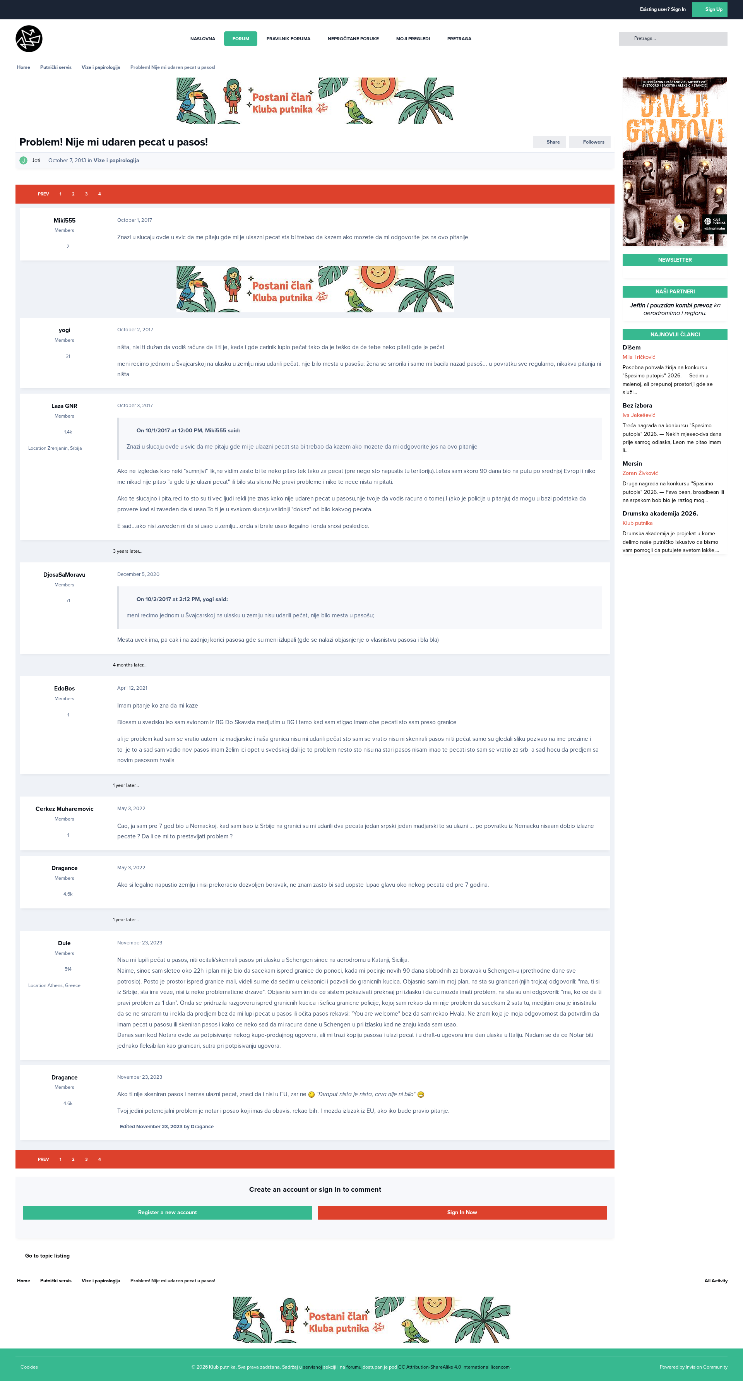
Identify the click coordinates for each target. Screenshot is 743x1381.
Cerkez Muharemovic (65, 808)
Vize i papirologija (116, 160)
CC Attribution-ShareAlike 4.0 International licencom (454, 1367)
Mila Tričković (639, 357)
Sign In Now (462, 1212)
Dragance (64, 868)
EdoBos (64, 688)
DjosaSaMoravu (64, 574)
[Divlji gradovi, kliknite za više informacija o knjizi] (675, 81)
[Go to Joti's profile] (23, 160)
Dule (64, 943)
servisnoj (312, 1367)
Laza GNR (64, 406)
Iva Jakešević (639, 415)
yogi (64, 330)
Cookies (29, 1367)
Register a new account (167, 1212)
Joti (36, 160)
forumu (353, 1367)
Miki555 (64, 220)
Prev (43, 194)
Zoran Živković (640, 473)
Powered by (694, 1367)
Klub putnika (638, 523)
